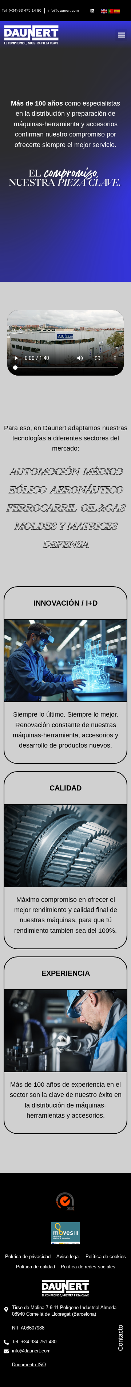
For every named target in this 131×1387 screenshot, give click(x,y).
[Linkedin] (92, 11)
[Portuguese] (111, 11)
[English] (104, 11)
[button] (121, 35)
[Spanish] (117, 11)
